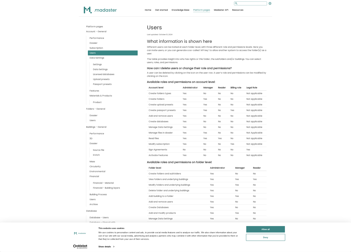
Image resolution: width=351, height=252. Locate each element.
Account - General (96, 31)
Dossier (93, 43)
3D (91, 138)
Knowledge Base (180, 10)
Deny (265, 237)
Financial (94, 176)
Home (148, 10)
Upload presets (101, 79)
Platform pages (201, 10)
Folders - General (95, 108)
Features (94, 90)
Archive (94, 204)
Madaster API (221, 10)
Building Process (98, 194)
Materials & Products (101, 95)
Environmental (97, 171)
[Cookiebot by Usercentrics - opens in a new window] (80, 247)
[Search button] (236, 3)
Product (97, 102)
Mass (92, 161)
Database (91, 210)
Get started (161, 10)
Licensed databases (103, 74)
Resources (237, 10)
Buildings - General (96, 127)
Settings (97, 64)
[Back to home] (96, 11)
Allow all (265, 229)
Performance (97, 38)
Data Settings (97, 57)
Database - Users (99, 217)
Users (93, 52)
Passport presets (102, 84)
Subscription (96, 48)
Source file (98, 150)
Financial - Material (103, 183)
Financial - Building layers (106, 187)
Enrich (96, 155)
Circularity (95, 166)
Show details (104, 246)
